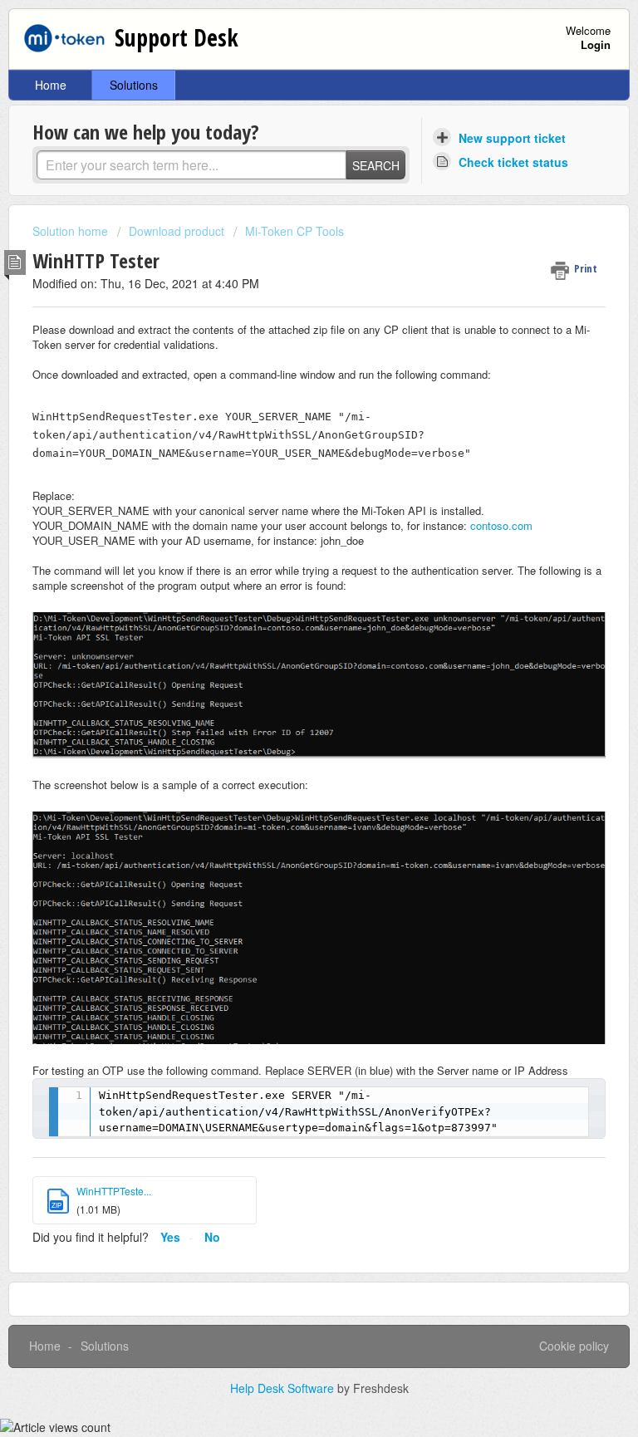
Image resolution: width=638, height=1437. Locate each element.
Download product (176, 231)
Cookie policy (574, 1345)
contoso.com (501, 525)
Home (50, 84)
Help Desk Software (283, 1388)
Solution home (71, 231)
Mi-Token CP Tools (294, 231)
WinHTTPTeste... (113, 1191)
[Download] (288, 718)
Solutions (134, 84)
